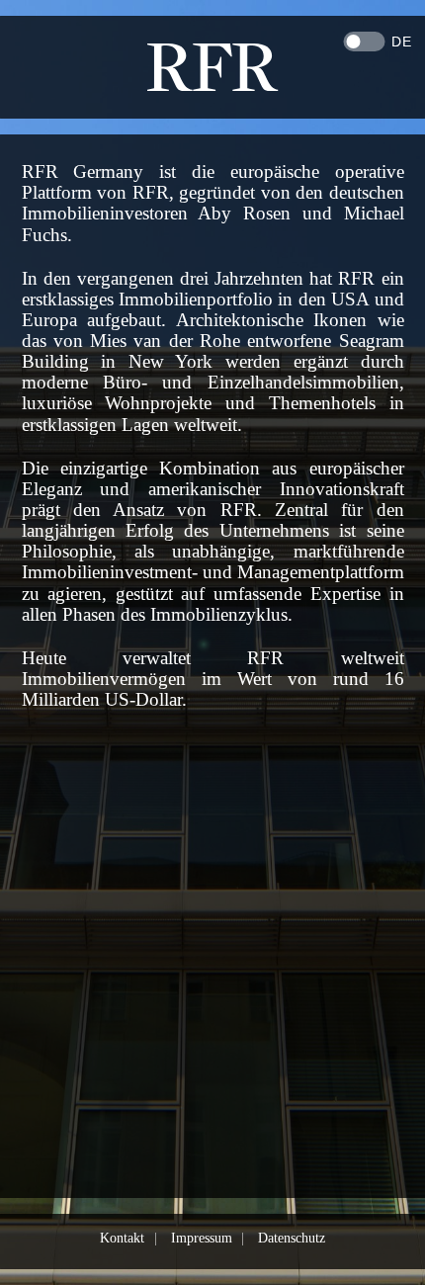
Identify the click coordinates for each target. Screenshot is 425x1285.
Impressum (201, 1237)
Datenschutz (291, 1237)
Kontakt (122, 1237)
